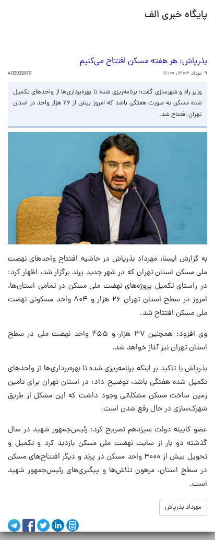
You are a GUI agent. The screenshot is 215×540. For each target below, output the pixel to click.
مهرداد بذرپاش (183, 507)
